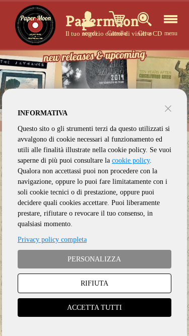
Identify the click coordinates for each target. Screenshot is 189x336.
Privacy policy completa (52, 239)
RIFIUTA (94, 283)
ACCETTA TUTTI (94, 307)
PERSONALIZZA (94, 259)
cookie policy (131, 160)
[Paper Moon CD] (35, 25)
